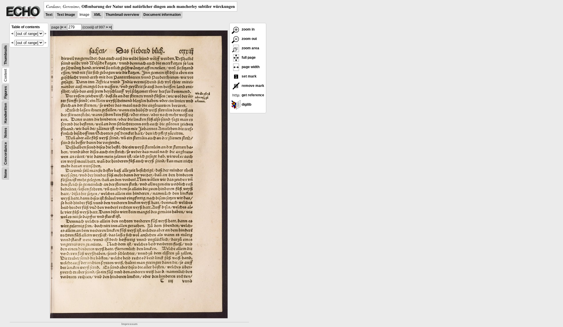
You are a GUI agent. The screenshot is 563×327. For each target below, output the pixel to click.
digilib (246, 104)
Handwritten (6, 113)
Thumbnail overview (122, 15)
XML (97, 15)
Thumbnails (6, 55)
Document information (162, 15)
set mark (249, 76)
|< (61, 27)
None (6, 173)
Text (48, 15)
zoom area (250, 48)
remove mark (252, 86)
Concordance (6, 153)
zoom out (249, 39)
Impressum (129, 324)
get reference (252, 95)
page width (250, 67)
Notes (6, 133)
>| (110, 27)
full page (248, 57)
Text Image (66, 15)
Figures (6, 92)
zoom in (248, 29)
